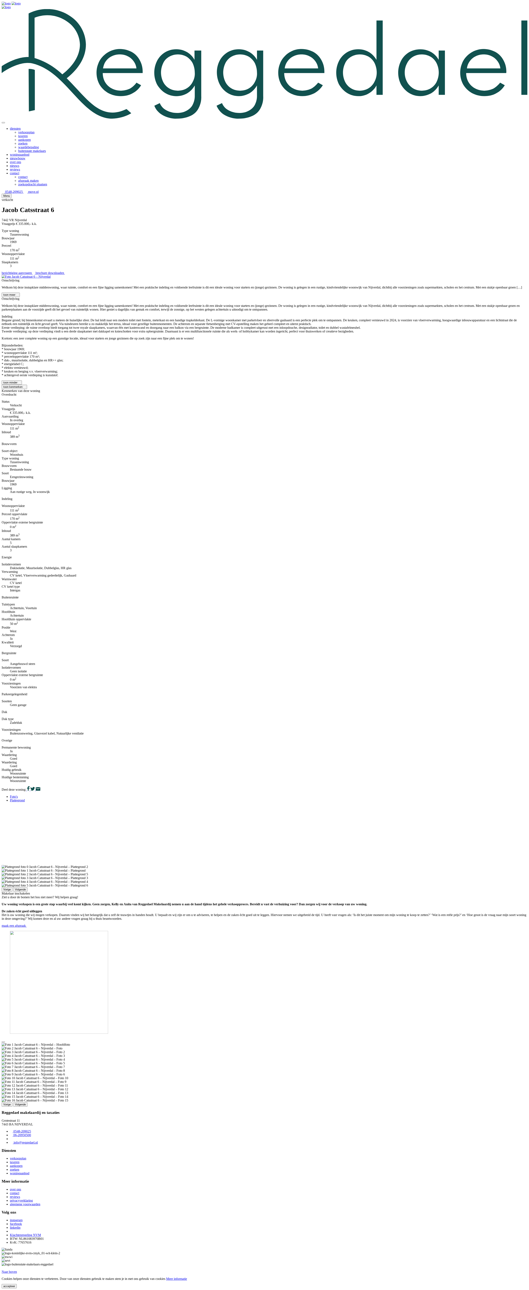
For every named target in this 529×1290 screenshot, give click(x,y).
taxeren (23, 136)
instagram (16, 1220)
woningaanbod (19, 154)
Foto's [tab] (14, 796)
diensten (15, 128)
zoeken (22, 143)
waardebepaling (28, 147)
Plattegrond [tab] (17, 800)
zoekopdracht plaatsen (32, 184)
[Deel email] (37, 789)
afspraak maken (28, 180)
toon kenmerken (13, 386)
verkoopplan (26, 132)
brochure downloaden (50, 273)
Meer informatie (176, 1279)
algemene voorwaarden (25, 1204)
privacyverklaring (21, 1200)
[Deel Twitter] (32, 789)
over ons (15, 162)
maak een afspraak (14, 925)
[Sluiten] (3, 122)
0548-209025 (14, 191)
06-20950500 (22, 1135)
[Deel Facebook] (28, 789)
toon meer (9, 294)
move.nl (33, 191)
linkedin (15, 1227)
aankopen (24, 139)
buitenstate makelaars (32, 151)
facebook (16, 1224)
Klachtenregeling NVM (25, 1235)
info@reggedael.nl (25, 1142)
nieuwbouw (17, 158)
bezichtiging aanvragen (17, 273)
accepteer (9, 1286)
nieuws (14, 165)
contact (14, 173)
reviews (15, 169)
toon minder (10, 382)
